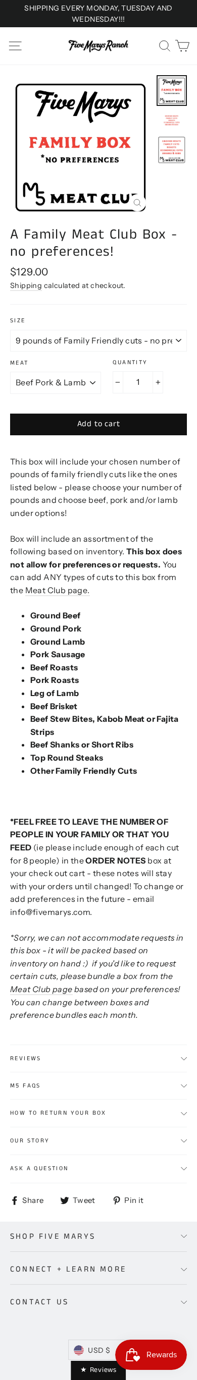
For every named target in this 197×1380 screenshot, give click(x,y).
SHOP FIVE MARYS (52, 1236)
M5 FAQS (25, 1085)
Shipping (26, 285)
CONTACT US (39, 1302)
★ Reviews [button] (98, 1370)
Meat (19, 363)
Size (18, 320)
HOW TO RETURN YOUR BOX (58, 1113)
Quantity (130, 362)
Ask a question (39, 1168)
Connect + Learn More (68, 1269)
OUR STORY (30, 1140)
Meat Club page (56, 590)
